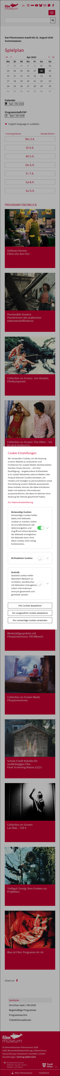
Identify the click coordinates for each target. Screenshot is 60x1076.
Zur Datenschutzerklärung (20, 502)
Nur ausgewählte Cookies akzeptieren (30, 613)
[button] (47, 528)
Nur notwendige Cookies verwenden (30, 620)
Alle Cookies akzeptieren (30, 605)
